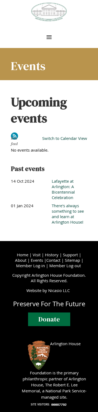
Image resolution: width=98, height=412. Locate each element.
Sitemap (72, 260)
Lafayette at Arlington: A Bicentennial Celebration (63, 189)
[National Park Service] (39, 343)
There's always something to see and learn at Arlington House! (68, 214)
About (20, 260)
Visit (37, 254)
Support (70, 254)
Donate (49, 319)
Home (22, 254)
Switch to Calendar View (64, 138)
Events (37, 260)
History (52, 254)
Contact (53, 260)
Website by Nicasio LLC (49, 290)
